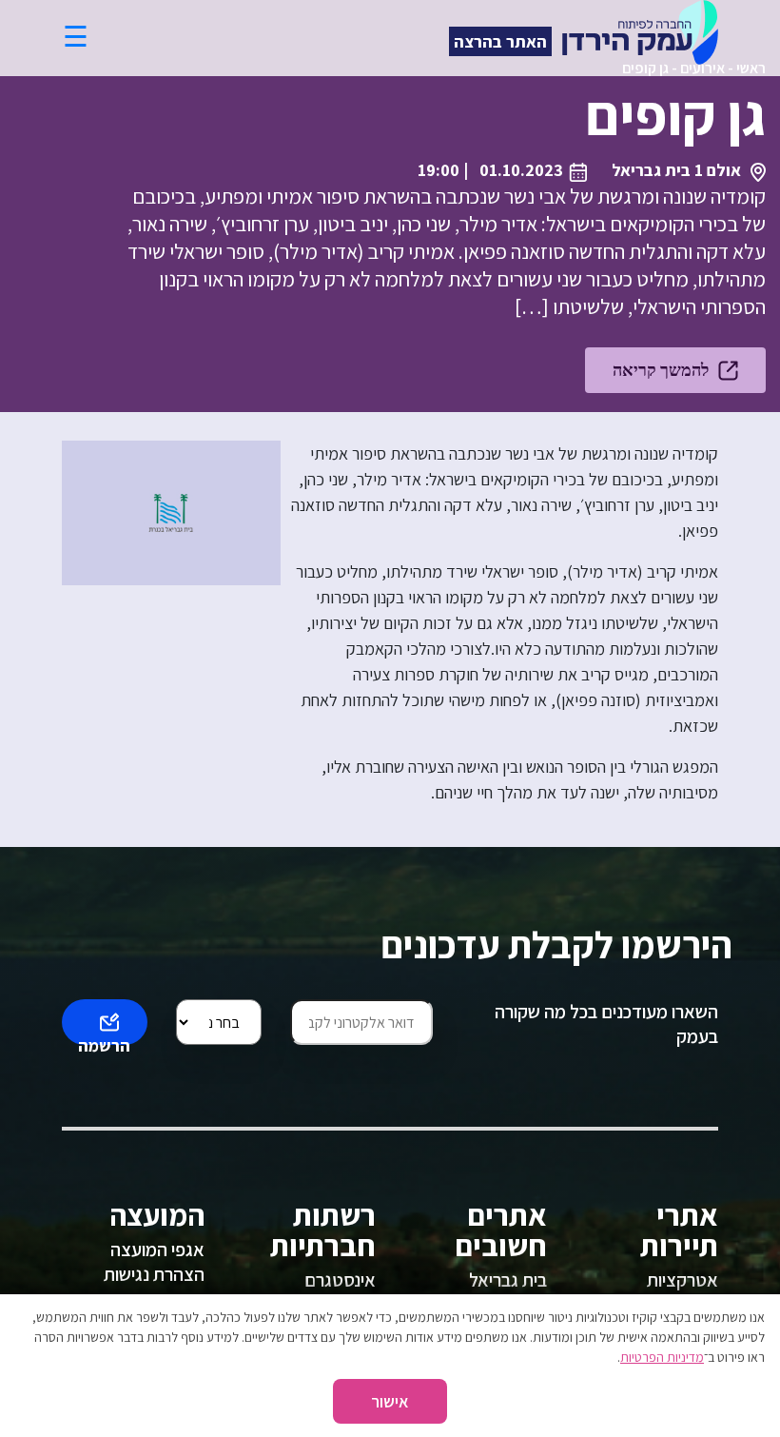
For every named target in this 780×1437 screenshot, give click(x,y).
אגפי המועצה (157, 1249)
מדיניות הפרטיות (662, 1357)
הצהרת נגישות (154, 1274)
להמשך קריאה (661, 370)
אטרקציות (682, 1280)
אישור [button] (390, 1401)
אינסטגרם (340, 1280)
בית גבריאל (508, 1280)
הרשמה (104, 1039)
